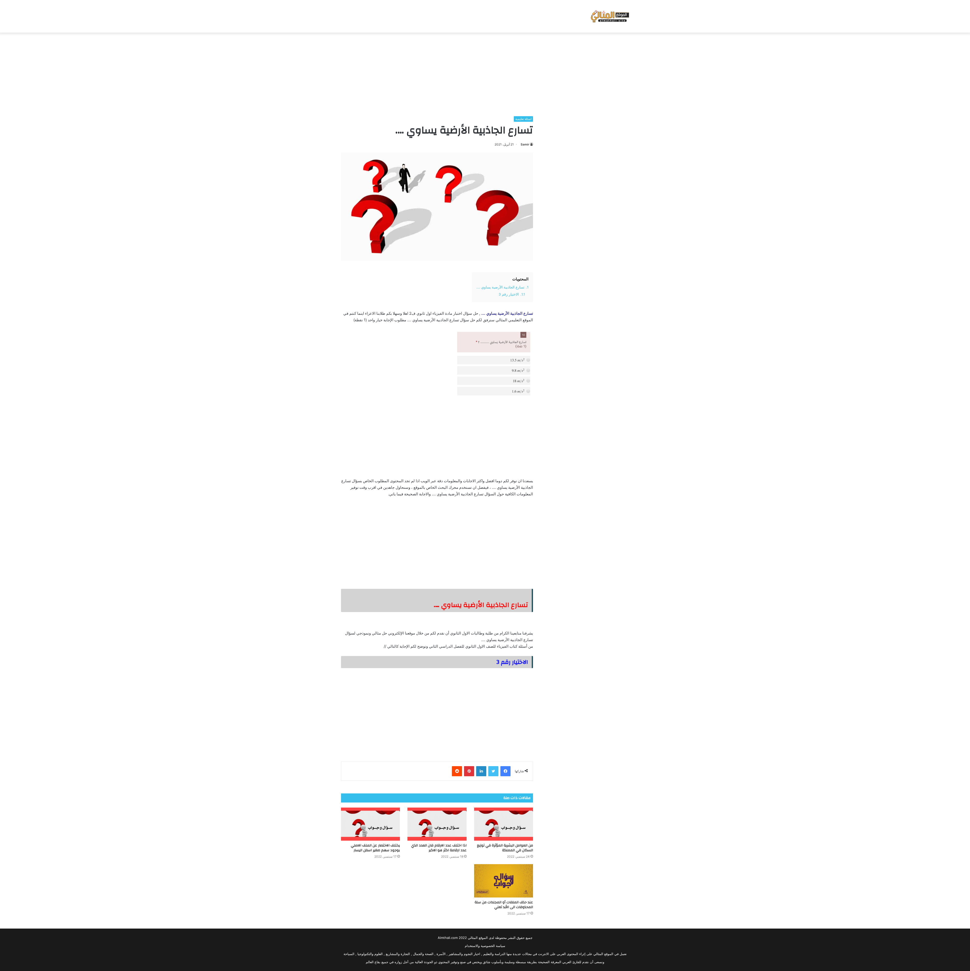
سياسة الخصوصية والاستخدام (485, 946)
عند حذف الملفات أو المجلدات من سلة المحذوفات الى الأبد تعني (504, 904)
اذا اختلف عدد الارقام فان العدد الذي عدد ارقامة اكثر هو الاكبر (439, 848)
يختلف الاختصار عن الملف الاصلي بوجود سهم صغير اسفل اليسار (375, 848)
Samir (525, 144)
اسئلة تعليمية (523, 119)
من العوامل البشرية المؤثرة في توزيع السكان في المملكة (505, 848)
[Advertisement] (485, 73)
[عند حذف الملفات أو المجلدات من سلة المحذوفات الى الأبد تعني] (503, 880)
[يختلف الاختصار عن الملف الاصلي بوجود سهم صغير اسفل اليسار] (370, 824)
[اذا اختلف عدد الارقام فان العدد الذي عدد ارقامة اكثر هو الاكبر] (436, 824)
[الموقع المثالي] (609, 16)
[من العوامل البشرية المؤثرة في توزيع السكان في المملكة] (503, 824)
